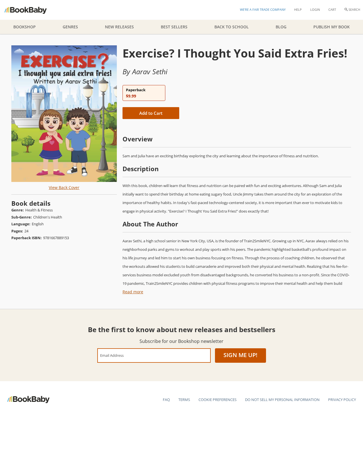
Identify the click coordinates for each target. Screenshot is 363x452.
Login (315, 9)
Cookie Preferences (218, 399)
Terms (184, 399)
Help (298, 9)
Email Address (112, 355)
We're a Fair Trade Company (263, 9)
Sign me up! (240, 355)
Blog (281, 26)
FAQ (166, 399)
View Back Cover (64, 187)
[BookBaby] (30, 10)
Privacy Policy (342, 399)
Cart (332, 9)
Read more (133, 291)
